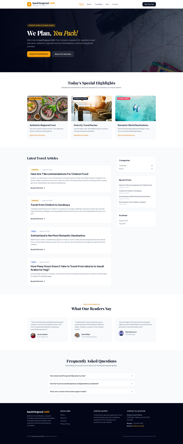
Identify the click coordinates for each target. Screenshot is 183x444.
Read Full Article (37, 188)
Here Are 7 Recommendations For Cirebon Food (59, 173)
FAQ (107, 4)
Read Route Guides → (82, 135)
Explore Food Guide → (38, 135)
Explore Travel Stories (39, 54)
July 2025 (122, 223)
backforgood (44, 3)
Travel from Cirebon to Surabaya (50, 204)
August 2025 (123, 221)
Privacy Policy (65, 424)
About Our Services (63, 54)
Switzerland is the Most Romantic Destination (58, 235)
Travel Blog (98, 4)
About (89, 4)
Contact (115, 4)
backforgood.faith (38, 436)
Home (81, 4)
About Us (63, 418)
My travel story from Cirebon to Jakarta (132, 202)
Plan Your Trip (149, 4)
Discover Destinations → (127, 135)
